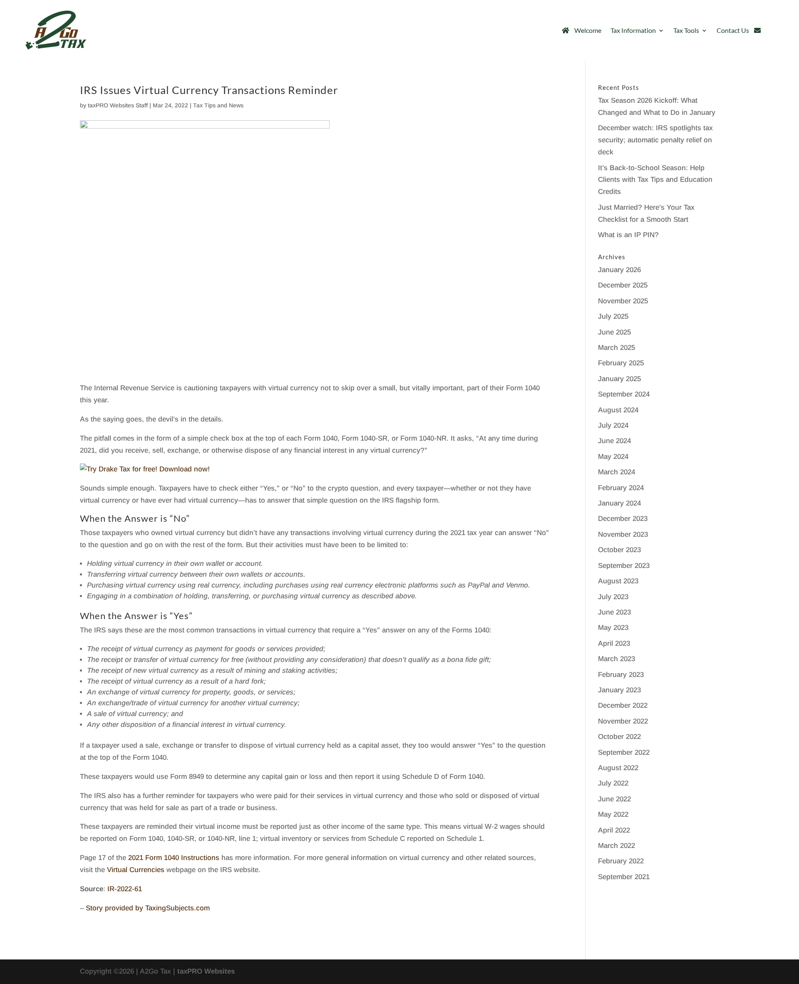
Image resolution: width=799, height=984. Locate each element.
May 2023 (613, 628)
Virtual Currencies (135, 870)
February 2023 (621, 675)
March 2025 (616, 348)
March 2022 (616, 846)
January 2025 (619, 379)
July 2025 (613, 316)
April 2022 (614, 830)
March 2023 (616, 659)
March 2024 (616, 472)
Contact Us (733, 30)
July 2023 (613, 597)
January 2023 (619, 690)
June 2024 (614, 441)
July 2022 (613, 783)
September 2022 (624, 752)
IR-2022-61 (124, 889)
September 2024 (624, 394)
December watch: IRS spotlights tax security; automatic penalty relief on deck (655, 140)
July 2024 (613, 425)
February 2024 (621, 488)
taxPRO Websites (206, 971)
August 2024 (618, 410)
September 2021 (624, 877)
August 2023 (618, 581)
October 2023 (619, 550)
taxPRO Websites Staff (118, 105)
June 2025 (614, 332)
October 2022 (619, 737)
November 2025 (623, 301)
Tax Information (633, 30)
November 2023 (623, 534)
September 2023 (624, 566)
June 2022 (614, 799)
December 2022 (623, 705)
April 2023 (614, 643)
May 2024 (613, 457)
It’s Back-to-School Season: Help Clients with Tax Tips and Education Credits (655, 180)
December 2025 (623, 285)
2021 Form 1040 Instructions (173, 858)
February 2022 (621, 861)
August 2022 (618, 768)
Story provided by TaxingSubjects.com (148, 908)
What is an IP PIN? (628, 235)
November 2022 (623, 721)
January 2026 (619, 270)
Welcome (587, 30)
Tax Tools (686, 30)
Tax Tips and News (218, 105)
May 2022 (613, 814)
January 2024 (619, 503)
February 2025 (621, 363)
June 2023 (614, 612)
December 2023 (623, 519)
